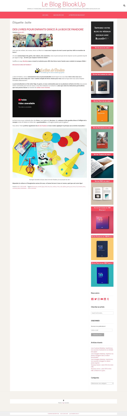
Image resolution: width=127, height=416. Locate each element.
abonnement (34, 186)
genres (68, 186)
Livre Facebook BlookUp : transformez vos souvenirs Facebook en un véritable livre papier (102, 350)
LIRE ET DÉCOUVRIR (21, 186)
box (51, 186)
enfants (64, 186)
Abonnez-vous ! (97, 334)
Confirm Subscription (53, 413)
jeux (71, 186)
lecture (74, 186)
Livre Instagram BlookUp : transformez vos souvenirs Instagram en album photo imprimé (102, 361)
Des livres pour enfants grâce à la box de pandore (48, 29)
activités (39, 186)
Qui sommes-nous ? (74, 413)
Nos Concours (64, 413)
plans (18, 188)
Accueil (45, 15)
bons (49, 186)
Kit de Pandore (42, 126)
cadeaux (55, 186)
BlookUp (25, 61)
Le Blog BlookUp (63, 4)
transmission (23, 188)
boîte (46, 186)
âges (43, 186)
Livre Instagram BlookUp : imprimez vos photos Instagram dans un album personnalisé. (102, 355)
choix (58, 186)
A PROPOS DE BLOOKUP (77, 15)
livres (84, 186)
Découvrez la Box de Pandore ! (22, 64)
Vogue (63, 402)
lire (77, 186)
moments (15, 188)
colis (61, 186)
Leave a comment (32, 188)
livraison (80, 186)
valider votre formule (43, 87)
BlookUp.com (58, 15)
